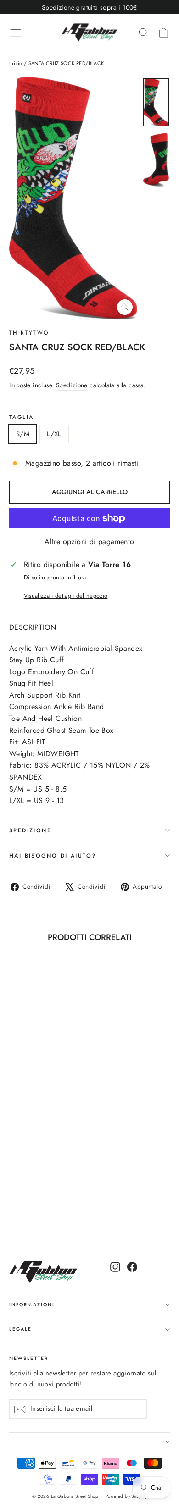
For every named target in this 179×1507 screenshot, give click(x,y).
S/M (22, 434)
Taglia (21, 417)
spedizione (30, 830)
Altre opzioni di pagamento (89, 541)
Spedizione (72, 385)
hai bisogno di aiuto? (52, 856)
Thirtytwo (29, 333)
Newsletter (28, 1358)
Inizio (15, 63)
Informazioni (32, 1304)
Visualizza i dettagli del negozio (66, 595)
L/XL (54, 434)
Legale (20, 1329)
